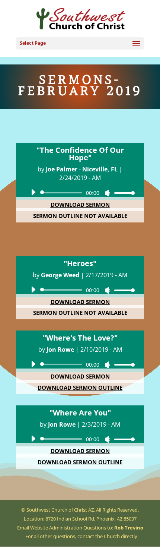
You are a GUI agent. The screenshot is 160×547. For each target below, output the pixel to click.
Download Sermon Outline (80, 387)
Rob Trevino (128, 527)
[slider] (122, 192)
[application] (80, 192)
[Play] (33, 192)
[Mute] (107, 193)
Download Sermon (80, 204)
